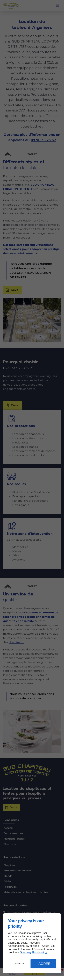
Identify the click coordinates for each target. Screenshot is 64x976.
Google (24, 952)
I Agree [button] (43, 964)
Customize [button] (19, 964)
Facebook (38, 952)
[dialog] (32, 943)
